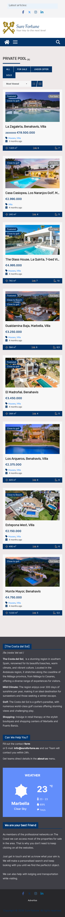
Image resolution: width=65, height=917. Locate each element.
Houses (12, 138)
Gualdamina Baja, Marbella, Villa (27, 326)
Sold (9, 75)
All (8, 69)
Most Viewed (12, 83)
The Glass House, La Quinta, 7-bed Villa (33, 259)
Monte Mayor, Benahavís (23, 591)
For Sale (22, 69)
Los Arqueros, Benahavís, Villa (26, 459)
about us (42, 758)
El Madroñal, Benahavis (21, 392)
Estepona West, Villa (19, 525)
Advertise (32, 900)
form (27, 743)
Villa (19, 138)
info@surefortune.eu (26, 748)
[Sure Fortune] (7, 42)
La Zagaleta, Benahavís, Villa (25, 127)
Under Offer (41, 69)
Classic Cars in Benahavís (42, 5)
